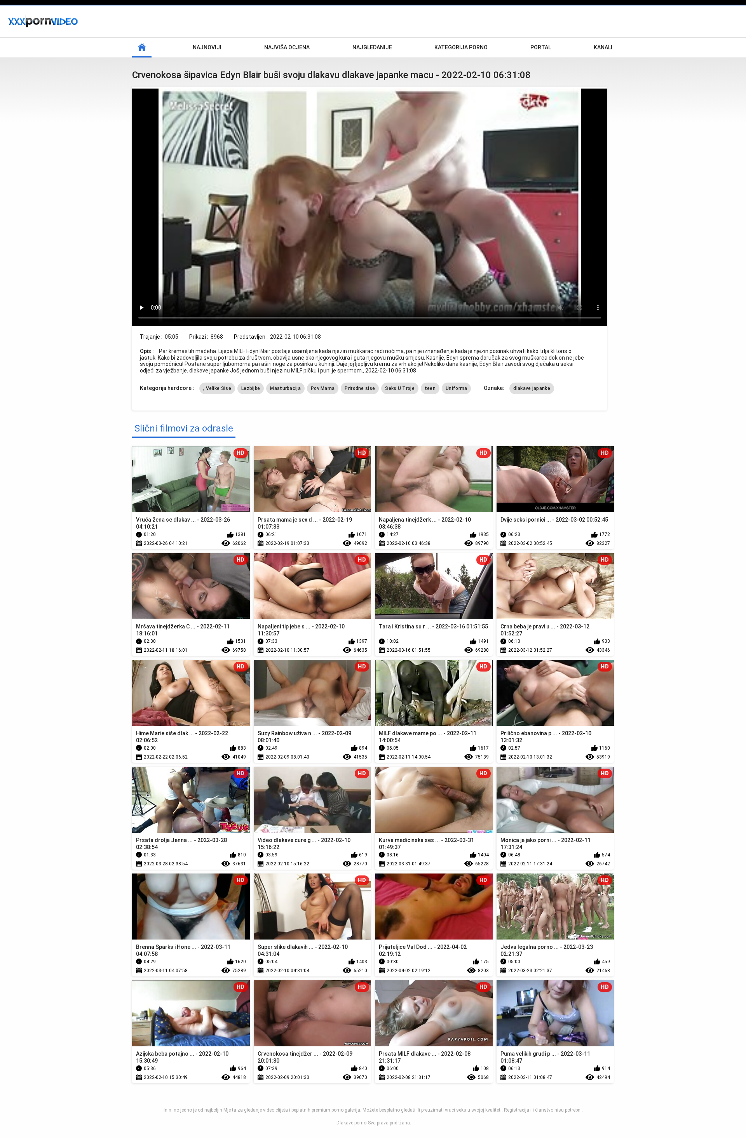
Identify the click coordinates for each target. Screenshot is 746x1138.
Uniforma (456, 388)
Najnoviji (207, 47)
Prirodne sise (360, 388)
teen (430, 388)
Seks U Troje (400, 388)
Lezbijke (250, 388)
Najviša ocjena (287, 47)
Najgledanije (372, 47)
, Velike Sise (217, 388)
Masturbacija (285, 388)
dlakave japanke (531, 388)
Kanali (603, 47)
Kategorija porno (461, 47)
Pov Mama (323, 388)
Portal (540, 47)
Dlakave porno (351, 1123)
